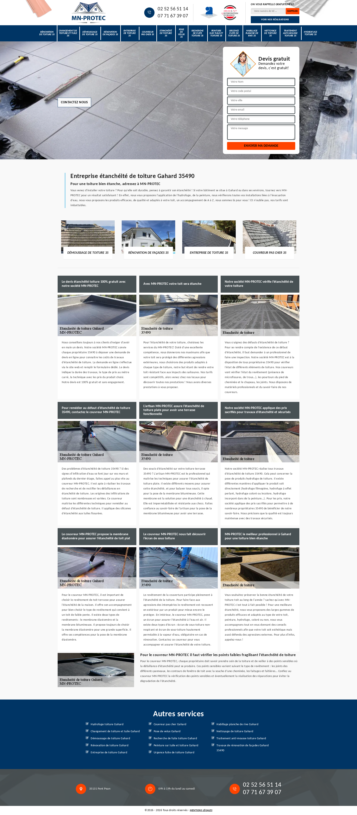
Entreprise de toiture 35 (130, 33)
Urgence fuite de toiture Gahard (174, 752)
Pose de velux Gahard (167, 731)
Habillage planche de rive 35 (252, 33)
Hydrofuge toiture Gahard (107, 724)
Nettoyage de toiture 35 (270, 33)
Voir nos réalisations (275, 19)
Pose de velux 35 (181, 33)
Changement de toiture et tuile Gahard (115, 731)
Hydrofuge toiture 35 (310, 33)
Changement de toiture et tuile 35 (68, 33)
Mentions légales (201, 810)
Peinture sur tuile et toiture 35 (216, 33)
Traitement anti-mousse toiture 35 (290, 33)
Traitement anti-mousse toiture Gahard (241, 738)
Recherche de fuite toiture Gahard (175, 738)
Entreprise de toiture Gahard (109, 752)
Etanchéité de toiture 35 (166, 33)
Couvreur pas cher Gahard (170, 724)
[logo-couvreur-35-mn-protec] (89, 12)
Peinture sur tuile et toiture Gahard (176, 745)
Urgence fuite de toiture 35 (234, 33)
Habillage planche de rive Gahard (237, 724)
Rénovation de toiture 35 (46, 33)
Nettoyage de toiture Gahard (235, 731)
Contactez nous (74, 102)
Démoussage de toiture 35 (89, 33)
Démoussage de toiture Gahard (110, 738)
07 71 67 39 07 (173, 16)
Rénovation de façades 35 (110, 33)
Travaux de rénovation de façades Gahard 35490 (243, 748)
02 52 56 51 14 (173, 9)
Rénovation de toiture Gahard (109, 745)
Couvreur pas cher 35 (147, 33)
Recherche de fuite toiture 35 (197, 33)
